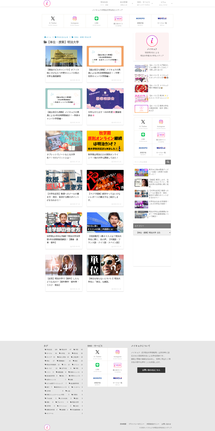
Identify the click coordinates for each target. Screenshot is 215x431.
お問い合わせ (166, 424)
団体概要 (123, 424)
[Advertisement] (84, 316)
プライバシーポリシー (136, 424)
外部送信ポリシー (153, 424)
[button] (168, 162)
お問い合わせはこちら (151, 370)
